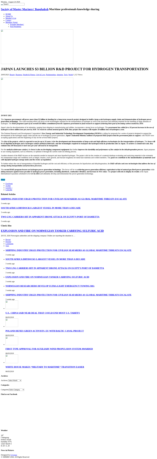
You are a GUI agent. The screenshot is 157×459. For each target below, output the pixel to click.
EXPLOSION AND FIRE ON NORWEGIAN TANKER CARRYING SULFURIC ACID (52, 230)
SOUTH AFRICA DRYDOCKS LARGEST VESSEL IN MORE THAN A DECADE (41, 208)
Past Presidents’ (15, 27)
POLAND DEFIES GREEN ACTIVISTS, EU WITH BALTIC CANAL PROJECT (45, 331)
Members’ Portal (11, 22)
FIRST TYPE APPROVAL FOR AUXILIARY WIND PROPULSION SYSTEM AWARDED (49, 349)
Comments (9, 244)
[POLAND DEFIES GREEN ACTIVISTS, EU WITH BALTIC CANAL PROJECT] (12, 326)
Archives (4, 380)
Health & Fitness (29, 75)
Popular (8, 242)
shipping (60, 75)
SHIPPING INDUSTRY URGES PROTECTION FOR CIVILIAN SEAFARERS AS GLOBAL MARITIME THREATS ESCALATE (64, 199)
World (70, 75)
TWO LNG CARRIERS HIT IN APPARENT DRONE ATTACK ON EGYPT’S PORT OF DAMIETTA (50, 217)
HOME (8, 14)
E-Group (14, 455)
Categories (5, 390)
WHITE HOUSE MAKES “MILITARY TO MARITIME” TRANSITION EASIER (45, 367)
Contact (8, 20)
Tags (7, 246)
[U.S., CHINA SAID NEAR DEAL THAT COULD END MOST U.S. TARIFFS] (12, 308)
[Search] (2, 4)
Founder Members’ (17, 24)
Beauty (12, 75)
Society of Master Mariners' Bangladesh (25, 9)
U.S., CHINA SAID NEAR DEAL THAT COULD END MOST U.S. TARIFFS (43, 313)
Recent (8, 240)
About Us (9, 16)
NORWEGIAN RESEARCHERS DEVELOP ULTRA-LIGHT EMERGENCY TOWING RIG (50, 286)
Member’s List (11, 18)
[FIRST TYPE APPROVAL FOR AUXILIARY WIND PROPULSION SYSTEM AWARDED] (12, 344)
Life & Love (40, 75)
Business (19, 75)
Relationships (51, 75)
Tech (65, 75)
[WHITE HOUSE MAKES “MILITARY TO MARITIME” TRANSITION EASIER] (12, 362)
